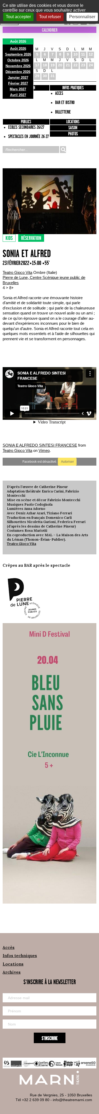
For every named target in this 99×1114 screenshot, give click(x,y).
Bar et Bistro (64, 102)
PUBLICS (26, 122)
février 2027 (18, 83)
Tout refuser (50, 16)
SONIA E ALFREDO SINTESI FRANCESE (40, 445)
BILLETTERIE (63, 112)
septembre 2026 (18, 54)
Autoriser (67, 462)
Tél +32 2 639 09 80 (32, 1100)
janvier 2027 (18, 78)
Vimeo (44, 450)
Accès (9, 947)
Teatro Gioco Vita (17, 272)
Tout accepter (18, 16)
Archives (12, 972)
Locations (72, 122)
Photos (73, 134)
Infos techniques (20, 955)
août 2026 (18, 49)
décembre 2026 (18, 72)
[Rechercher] (63, 149)
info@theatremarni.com (72, 1100)
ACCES (59, 93)
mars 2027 (18, 89)
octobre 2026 (18, 60)
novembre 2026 (18, 66)
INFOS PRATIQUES (73, 88)
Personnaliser (82, 16)
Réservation (31, 238)
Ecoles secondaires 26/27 (26, 127)
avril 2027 (18, 95)
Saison (72, 128)
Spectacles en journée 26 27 (28, 136)
